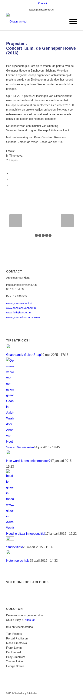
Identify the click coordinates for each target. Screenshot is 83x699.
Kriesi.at (29, 619)
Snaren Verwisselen (20, 447)
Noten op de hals (18, 560)
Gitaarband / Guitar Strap (23, 354)
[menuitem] (42, 3)
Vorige (15, 220)
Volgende (67, 220)
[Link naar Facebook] (48, 693)
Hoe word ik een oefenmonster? (28, 461)
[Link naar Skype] (73, 693)
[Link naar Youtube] (54, 693)
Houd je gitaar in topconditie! (25, 533)
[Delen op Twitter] (11, 179)
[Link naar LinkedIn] (67, 693)
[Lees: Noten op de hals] (10, 553)
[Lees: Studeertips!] (10, 539)
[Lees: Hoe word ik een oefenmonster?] (10, 453)
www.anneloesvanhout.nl (21, 308)
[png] (34, 21)
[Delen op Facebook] (11, 173)
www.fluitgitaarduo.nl (18, 312)
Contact (42, 3)
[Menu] (71, 21)
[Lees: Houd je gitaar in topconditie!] (10, 528)
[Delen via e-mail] (11, 185)
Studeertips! (14, 547)
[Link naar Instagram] (61, 693)
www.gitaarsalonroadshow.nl (23, 317)
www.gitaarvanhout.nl (19, 303)
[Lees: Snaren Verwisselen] (10, 441)
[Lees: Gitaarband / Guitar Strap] (10, 347)
